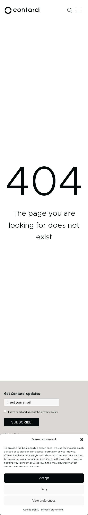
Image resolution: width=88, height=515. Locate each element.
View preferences (44, 500)
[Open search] (70, 10)
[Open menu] (80, 10)
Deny (44, 489)
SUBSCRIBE (21, 422)
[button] (82, 439)
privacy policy (49, 412)
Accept (44, 478)
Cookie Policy (31, 509)
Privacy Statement (52, 509)
